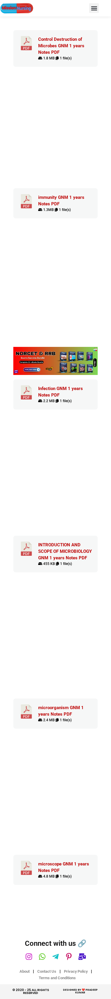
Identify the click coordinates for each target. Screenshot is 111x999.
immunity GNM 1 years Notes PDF (61, 201)
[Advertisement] (55, 130)
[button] (94, 8)
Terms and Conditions (57, 978)
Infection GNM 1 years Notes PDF (60, 392)
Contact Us (46, 971)
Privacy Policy (76, 971)
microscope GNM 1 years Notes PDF (63, 867)
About (25, 971)
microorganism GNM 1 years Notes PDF (61, 711)
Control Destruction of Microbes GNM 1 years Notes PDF (61, 46)
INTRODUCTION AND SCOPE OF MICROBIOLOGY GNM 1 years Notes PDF (65, 551)
